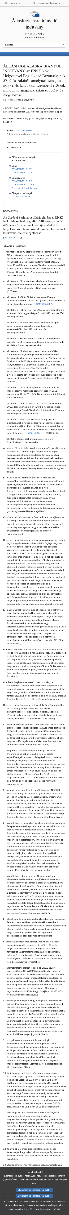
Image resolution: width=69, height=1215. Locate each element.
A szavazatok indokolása (24, 188)
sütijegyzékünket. (52, 1209)
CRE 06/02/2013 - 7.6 (23, 184)
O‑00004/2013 (33, 433)
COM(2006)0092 (43, 304)
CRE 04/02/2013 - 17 (22, 172)
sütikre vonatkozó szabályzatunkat (24, 1209)
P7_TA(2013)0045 (21, 196)
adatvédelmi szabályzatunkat (49, 1205)
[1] (24, 316)
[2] (24, 332)
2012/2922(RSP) (23, 130)
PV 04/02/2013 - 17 (22, 169)
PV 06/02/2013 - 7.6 (22, 181)
